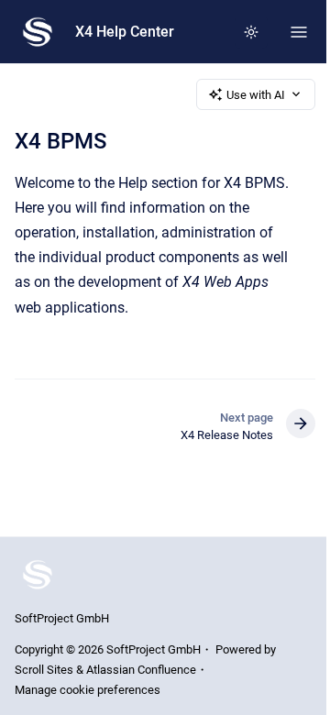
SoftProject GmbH (62, 618)
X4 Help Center (124, 31)
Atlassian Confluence (141, 669)
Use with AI (255, 95)
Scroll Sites (44, 669)
